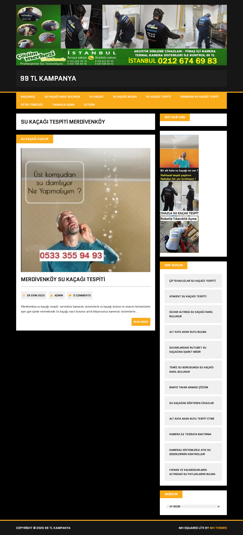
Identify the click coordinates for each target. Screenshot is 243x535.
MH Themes (218, 528)
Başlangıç (28, 97)
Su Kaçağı (96, 97)
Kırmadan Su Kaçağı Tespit (199, 97)
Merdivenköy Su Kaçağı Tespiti (63, 279)
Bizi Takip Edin (175, 117)
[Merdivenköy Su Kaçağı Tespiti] (85, 269)
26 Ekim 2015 (36, 295)
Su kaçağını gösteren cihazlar (191, 403)
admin (58, 295)
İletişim (89, 105)
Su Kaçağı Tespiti (158, 97)
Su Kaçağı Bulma (125, 97)
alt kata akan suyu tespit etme (191, 419)
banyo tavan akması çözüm (188, 387)
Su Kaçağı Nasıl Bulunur (62, 97)
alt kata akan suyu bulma (188, 332)
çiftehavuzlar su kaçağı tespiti (192, 281)
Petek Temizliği (32, 105)
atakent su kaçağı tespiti (187, 296)
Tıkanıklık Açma (63, 105)
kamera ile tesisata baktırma (190, 434)
